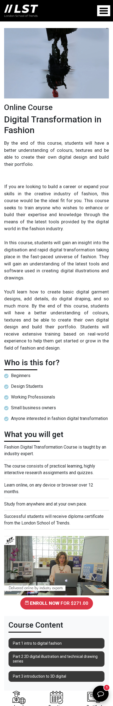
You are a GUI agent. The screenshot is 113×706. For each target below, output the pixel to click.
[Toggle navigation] (103, 10)
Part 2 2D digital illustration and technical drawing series (55, 658)
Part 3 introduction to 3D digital (39, 676)
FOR (59, 603)
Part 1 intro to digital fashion (37, 643)
